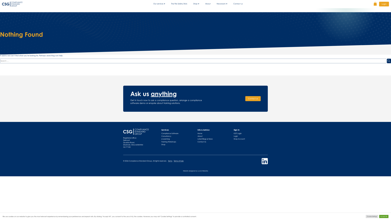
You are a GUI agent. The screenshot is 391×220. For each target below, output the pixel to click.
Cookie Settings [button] (372, 216)
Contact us (238, 4)
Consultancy (166, 136)
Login (384, 4)
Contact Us (202, 142)
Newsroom (221, 4)
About (208, 4)
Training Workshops (168, 142)
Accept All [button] (383, 216)
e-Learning (165, 139)
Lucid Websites (203, 171)
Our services (158, 4)
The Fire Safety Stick (179, 4)
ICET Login (238, 133)
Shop (195, 4)
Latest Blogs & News (205, 139)
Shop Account (239, 139)
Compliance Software (169, 133)
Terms (170, 161)
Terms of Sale (179, 161)
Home (200, 133)
